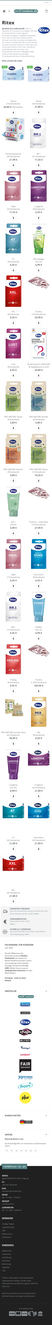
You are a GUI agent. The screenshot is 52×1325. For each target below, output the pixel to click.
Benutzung (6, 1264)
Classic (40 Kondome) (38, 102)
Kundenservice (8, 1204)
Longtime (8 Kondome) (38, 207)
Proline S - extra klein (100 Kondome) (38, 523)
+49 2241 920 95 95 (9, 1185)
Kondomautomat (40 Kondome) (13, 155)
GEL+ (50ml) (13, 523)
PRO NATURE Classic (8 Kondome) (13, 418)
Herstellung (6, 1257)
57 (35, 1151)
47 (7, 1151)
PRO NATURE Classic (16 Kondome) (38, 470)
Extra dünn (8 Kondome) (38, 575)
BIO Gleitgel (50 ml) (38, 260)
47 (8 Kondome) (13, 260)
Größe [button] (8, 1134)
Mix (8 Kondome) (38, 733)
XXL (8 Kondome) (13, 313)
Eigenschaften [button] (13, 1115)
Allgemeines (7, 1251)
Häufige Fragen (8, 1224)
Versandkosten (29, 1296)
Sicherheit (6, 1260)
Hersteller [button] (10, 991)
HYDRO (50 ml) (38, 628)
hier (8, 1286)
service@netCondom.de (11, 1191)
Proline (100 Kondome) (39, 313)
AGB (3, 1230)
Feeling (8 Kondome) (13, 681)
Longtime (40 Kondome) (38, 786)
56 (31, 1151)
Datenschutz (7, 1234)
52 (11, 1151)
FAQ (3, 1270)
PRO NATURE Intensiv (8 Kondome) (13, 470)
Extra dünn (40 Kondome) (38, 838)
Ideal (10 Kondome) (13, 575)
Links (46, 3)
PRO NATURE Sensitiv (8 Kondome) (38, 418)
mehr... (37, 914)
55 (26, 1151)
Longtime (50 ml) (13, 786)
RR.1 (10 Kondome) (13, 628)
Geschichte (6, 1254)
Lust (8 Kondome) (13, 365)
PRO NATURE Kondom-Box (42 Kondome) (13, 733)
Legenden (6, 1267)
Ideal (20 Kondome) (13, 207)
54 (21, 1151)
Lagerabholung (8, 1227)
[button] (9, 11)
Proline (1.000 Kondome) (39, 681)
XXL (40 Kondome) (13, 891)
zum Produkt (15, 112)
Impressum (6, 1237)
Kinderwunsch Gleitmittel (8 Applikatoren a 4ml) (38, 365)
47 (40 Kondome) (13, 838)
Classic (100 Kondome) (13, 102)
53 (16, 1151)
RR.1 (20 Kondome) (38, 155)
